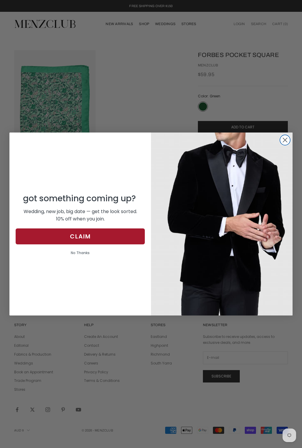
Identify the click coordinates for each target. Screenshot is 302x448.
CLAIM (80, 236)
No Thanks (80, 252)
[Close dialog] (285, 140)
